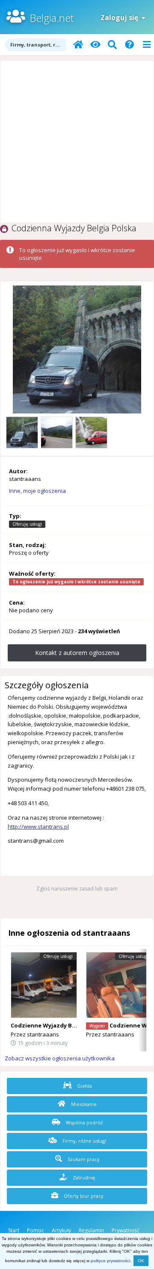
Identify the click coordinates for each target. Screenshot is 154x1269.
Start (13, 1230)
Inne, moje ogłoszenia (37, 491)
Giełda (84, 1086)
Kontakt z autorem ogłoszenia (77, 653)
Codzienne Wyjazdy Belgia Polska (58, 1025)
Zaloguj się (121, 17)
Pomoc (35, 1230)
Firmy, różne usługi (83, 1141)
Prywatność (125, 1230)
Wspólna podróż (84, 1122)
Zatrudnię (83, 1177)
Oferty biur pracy (83, 1196)
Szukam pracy (83, 1159)
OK (141, 1260)
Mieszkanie (83, 1104)
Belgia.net (52, 18)
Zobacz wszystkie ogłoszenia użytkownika (60, 1058)
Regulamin (91, 1230)
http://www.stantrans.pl (38, 826)
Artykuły (61, 1230)
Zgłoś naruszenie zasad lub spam (77, 888)
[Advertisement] (77, 141)
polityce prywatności (110, 1260)
